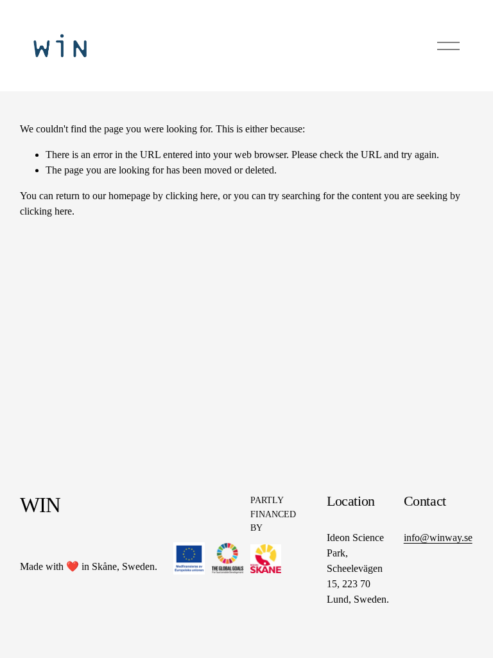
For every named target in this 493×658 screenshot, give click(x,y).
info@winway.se (438, 537)
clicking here (192, 195)
